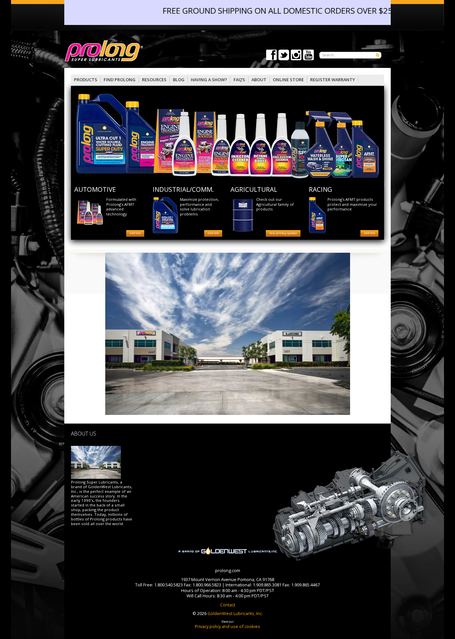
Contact (227, 605)
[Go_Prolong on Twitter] (283, 58)
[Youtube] (308, 58)
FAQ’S (239, 80)
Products (85, 80)
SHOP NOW (135, 233)
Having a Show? (209, 80)
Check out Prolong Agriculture (283, 233)
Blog (179, 80)
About (258, 80)
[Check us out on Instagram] (296, 58)
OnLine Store (288, 80)
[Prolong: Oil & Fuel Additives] (146, 51)
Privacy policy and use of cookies (227, 626)
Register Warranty (332, 80)
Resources (154, 80)
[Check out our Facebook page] (271, 58)
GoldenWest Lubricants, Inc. (235, 613)
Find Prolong (120, 80)
